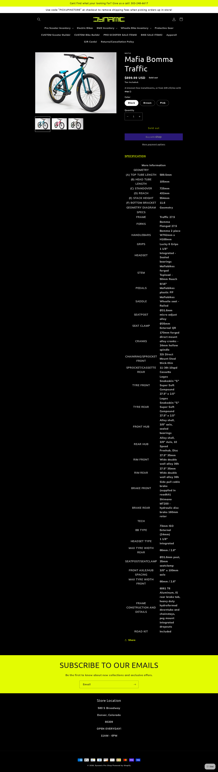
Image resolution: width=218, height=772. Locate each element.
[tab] (154, 156)
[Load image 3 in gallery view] (75, 124)
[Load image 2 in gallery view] (59, 124)
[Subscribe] (134, 684)
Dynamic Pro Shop (103, 765)
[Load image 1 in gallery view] (42, 124)
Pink (163, 102)
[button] (38, 19)
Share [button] (131, 640)
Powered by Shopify (122, 765)
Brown (147, 102)
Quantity (129, 110)
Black (131, 102)
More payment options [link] (153, 144)
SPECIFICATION (135, 156)
